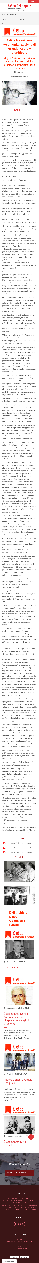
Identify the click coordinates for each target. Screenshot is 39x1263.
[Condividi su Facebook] (15, 110)
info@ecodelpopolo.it (20, 1248)
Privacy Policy (14, 1257)
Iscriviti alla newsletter (19, 1172)
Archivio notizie (11, 14)
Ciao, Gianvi (11, 967)
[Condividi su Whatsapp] (22, 110)
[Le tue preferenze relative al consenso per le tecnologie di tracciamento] (9, 1261)
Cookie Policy (24, 1257)
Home (3, 14)
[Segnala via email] (24, 110)
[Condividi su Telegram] (19, 110)
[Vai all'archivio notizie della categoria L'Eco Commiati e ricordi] (19, 934)
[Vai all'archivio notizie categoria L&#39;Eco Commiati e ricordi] (19, 32)
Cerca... (34, 1)
